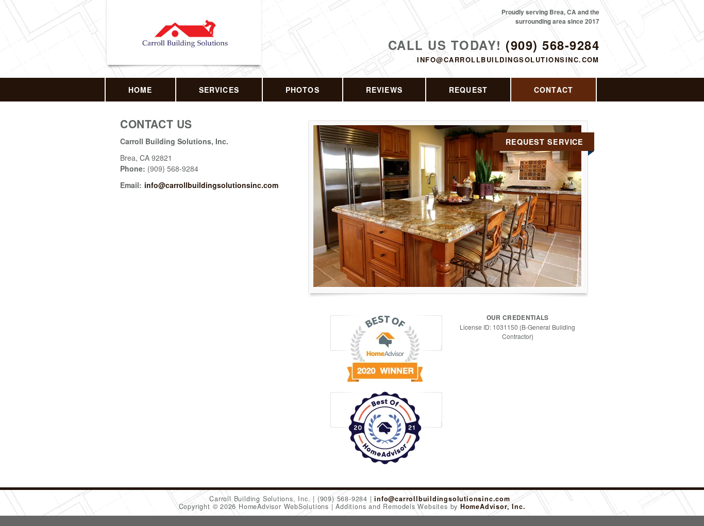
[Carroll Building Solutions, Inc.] (185, 44)
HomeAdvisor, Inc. (492, 506)
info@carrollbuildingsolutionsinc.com (508, 59)
